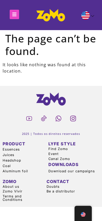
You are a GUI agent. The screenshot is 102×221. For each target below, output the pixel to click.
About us (11, 187)
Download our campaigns (71, 171)
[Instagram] (73, 118)
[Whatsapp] (58, 118)
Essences (11, 149)
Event (53, 154)
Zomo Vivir (12, 191)
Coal (7, 166)
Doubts (53, 187)
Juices (8, 155)
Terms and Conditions (12, 198)
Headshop (12, 160)
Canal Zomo (59, 159)
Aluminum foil (15, 171)
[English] (85, 16)
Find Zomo (58, 149)
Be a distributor (61, 191)
